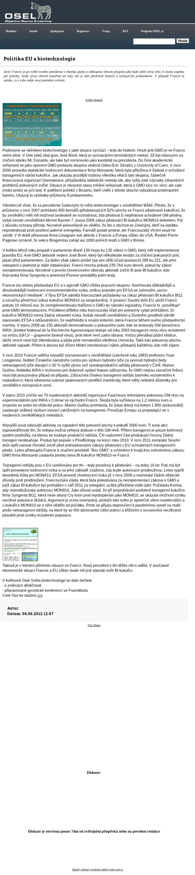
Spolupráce (57, 31)
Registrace (83, 31)
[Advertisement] (94, 665)
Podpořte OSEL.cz (152, 31)
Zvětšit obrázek (93, 100)
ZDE (40, 595)
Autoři (33, 31)
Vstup (106, 31)
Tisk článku (94, 625)
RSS (125, 31)
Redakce (11, 31)
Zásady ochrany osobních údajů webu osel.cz (97, 869)
